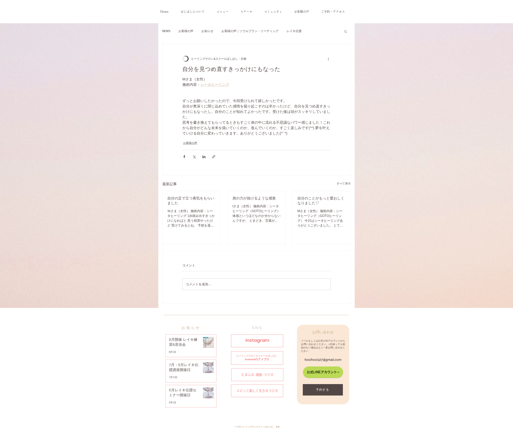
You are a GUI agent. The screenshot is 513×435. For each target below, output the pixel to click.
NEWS (166, 31)
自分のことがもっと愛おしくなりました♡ (320, 200)
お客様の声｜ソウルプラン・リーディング (250, 31)
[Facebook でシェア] (184, 157)
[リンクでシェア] (214, 157)
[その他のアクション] (328, 58)
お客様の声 (185, 31)
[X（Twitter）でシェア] (194, 157)
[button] (345, 31)
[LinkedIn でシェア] (204, 157)
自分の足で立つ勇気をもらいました (190, 200)
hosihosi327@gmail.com (323, 360)
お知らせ (207, 31)
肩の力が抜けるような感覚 (254, 198)
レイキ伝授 (294, 31)
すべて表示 (344, 183)
